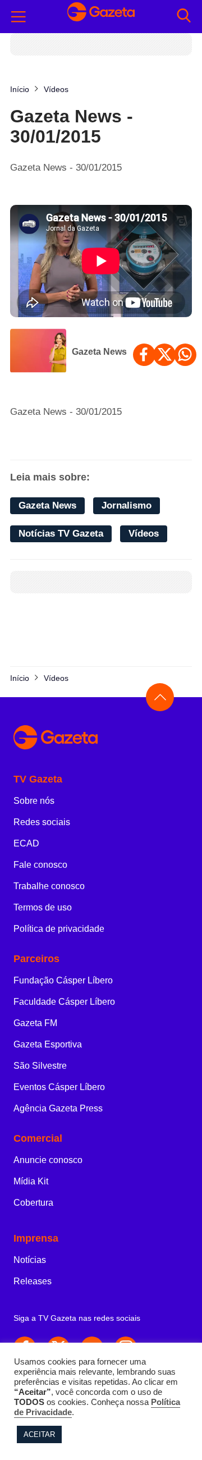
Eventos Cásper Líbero (59, 1087)
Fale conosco (40, 864)
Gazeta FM (35, 1023)
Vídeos (143, 533)
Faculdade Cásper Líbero (64, 1001)
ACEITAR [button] (39, 1434)
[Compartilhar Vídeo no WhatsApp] (185, 355)
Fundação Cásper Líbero (63, 980)
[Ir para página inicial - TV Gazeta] (101, 16)
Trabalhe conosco (49, 886)
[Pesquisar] (184, 16)
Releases (32, 1281)
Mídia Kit (30, 1181)
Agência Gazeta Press (58, 1108)
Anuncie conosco (47, 1160)
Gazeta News (99, 351)
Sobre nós (33, 800)
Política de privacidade (58, 928)
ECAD (26, 843)
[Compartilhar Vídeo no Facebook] (144, 355)
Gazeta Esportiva (47, 1044)
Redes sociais (41, 822)
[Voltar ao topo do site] (160, 697)
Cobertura (33, 1202)
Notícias (29, 1260)
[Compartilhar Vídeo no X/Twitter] (164, 355)
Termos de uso (42, 907)
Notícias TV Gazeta (61, 533)
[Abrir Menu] (18, 16)
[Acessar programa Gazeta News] (38, 352)
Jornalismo (127, 505)
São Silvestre (40, 1065)
